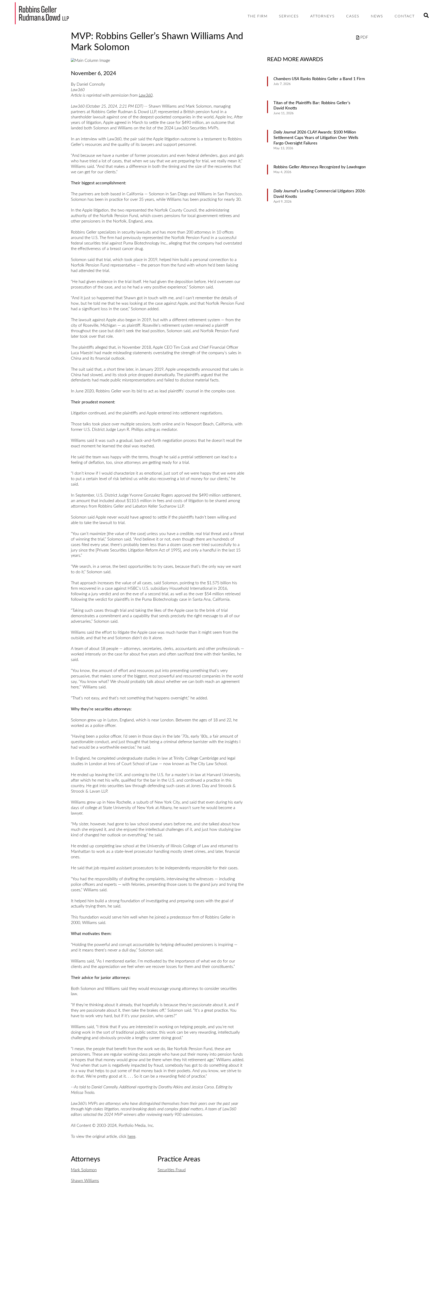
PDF (364, 37)
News (377, 16)
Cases (352, 16)
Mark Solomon (84, 1170)
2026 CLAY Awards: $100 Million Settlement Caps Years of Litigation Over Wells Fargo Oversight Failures (315, 137)
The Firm (258, 16)
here (131, 1137)
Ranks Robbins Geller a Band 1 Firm (319, 79)
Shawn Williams (85, 1181)
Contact (405, 16)
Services (289, 16)
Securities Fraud (172, 1170)
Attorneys (322, 16)
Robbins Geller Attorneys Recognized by (319, 167)
